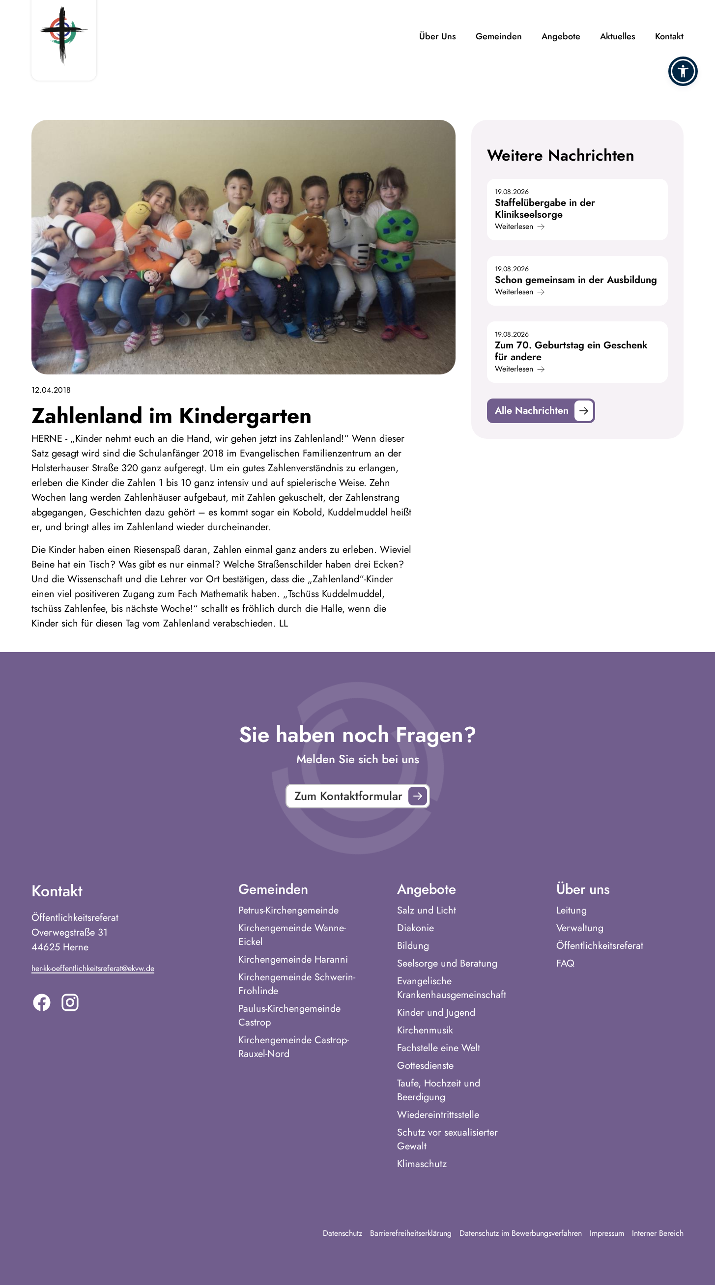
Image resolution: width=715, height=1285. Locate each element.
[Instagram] (70, 1002)
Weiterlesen (514, 226)
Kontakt (669, 36)
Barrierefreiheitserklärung (411, 1233)
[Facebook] (41, 1002)
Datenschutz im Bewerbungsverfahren (520, 1233)
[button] (683, 71)
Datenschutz (342, 1233)
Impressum (607, 1233)
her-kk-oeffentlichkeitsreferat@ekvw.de (92, 968)
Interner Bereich (658, 1233)
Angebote (561, 36)
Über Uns (437, 36)
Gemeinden (499, 36)
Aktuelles (617, 36)
